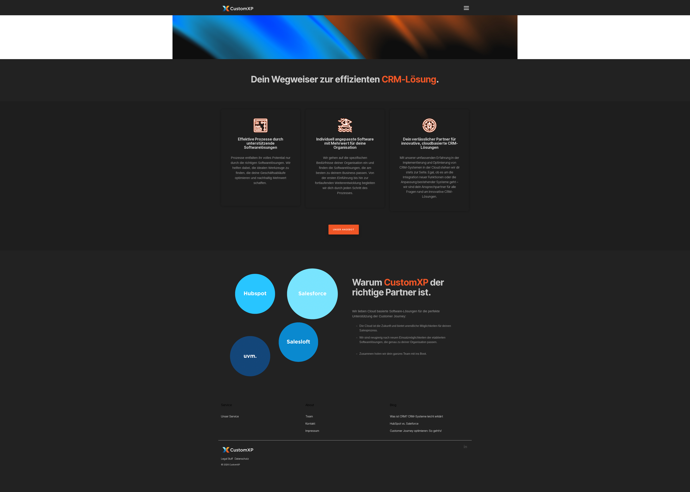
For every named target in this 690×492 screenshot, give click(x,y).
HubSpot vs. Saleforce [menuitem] (404, 423)
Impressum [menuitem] (312, 431)
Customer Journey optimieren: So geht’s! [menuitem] (416, 431)
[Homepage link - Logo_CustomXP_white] (237, 453)
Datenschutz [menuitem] (242, 458)
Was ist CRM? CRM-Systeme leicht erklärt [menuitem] (416, 416)
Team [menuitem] (309, 416)
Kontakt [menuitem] (310, 423)
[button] (466, 7)
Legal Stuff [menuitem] (227, 458)
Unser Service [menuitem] (230, 416)
